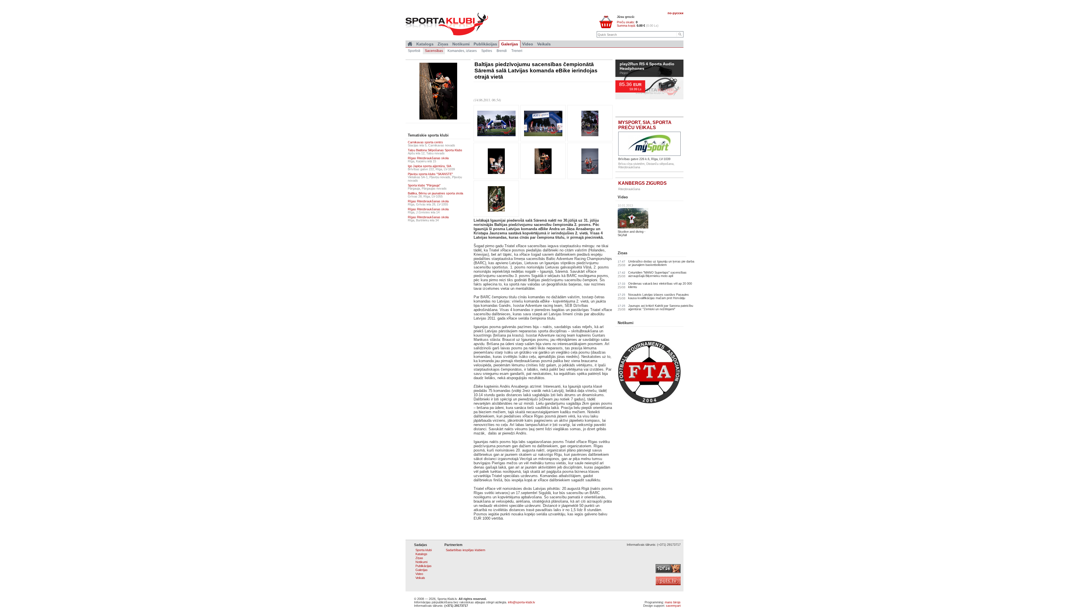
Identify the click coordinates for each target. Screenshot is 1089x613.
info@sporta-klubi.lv (521, 602)
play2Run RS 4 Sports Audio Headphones (647, 80)
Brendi (502, 51)
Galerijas (509, 44)
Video (623, 197)
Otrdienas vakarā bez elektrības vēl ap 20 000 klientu (660, 285)
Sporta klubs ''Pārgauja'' (424, 185)
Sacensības (434, 51)
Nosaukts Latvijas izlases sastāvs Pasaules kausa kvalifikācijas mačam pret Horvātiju (658, 296)
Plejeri (624, 86)
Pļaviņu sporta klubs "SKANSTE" (430, 174)
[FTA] (649, 402)
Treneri (516, 51)
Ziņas (622, 253)
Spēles (486, 51)
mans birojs (673, 602)
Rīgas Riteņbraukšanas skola (428, 158)
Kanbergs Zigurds (642, 183)
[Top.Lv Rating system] (668, 572)
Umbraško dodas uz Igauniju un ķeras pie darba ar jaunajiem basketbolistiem (661, 263)
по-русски (675, 13)
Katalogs (425, 44)
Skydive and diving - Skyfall (631, 233)
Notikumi (626, 323)
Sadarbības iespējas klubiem (465, 550)
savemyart (673, 605)
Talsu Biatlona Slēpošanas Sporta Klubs (435, 150)
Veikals (544, 44)
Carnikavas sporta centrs (425, 142)
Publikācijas (485, 44)
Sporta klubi (423, 550)
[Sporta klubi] (410, 44)
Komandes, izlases (462, 51)
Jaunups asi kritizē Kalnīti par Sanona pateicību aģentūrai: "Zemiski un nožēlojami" (660, 307)
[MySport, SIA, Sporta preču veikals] (649, 144)
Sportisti (414, 51)
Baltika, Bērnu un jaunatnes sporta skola (435, 193)
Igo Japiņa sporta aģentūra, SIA (429, 166)
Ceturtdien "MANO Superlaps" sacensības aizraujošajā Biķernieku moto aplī (657, 274)
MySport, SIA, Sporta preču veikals (644, 125)
